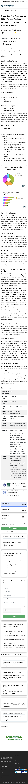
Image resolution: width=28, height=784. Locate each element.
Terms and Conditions (5, 775)
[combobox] (5, 595)
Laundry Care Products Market (11, 659)
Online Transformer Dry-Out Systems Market (13, 686)
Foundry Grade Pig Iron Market (12, 672)
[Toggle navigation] (25, 6)
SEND (14, 616)
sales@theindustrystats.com (10, 1)
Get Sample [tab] (7, 44)
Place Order (15, 528)
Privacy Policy (3, 777)
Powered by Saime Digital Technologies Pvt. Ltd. (14, 782)
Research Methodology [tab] (9, 41)
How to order (3, 769)
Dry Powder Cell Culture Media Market (14, 700)
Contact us (17, 760)
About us (16, 758)
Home (2, 10)
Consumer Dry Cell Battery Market (12, 713)
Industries (17, 763)
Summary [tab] (5, 38)
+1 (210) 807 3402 (23, 1)
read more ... (9, 761)
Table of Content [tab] (15, 38)
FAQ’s (2, 772)
